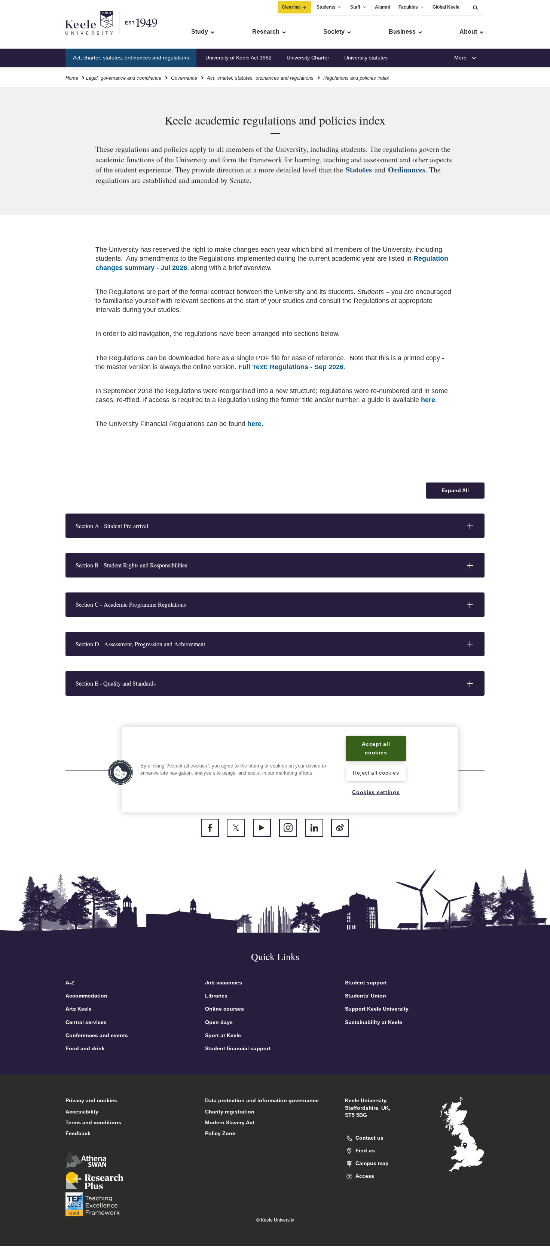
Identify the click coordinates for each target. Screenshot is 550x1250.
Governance (184, 78)
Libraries (216, 996)
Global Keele (446, 7)
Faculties (408, 7)
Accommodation (86, 996)
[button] (475, 7)
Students (326, 7)
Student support (366, 983)
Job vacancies (223, 983)
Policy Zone (220, 1133)
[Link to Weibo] (340, 828)
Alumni (382, 7)
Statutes (360, 169)
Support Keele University (377, 1009)
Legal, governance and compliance (123, 78)
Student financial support (238, 1048)
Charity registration (229, 1112)
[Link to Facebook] (210, 828)
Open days (219, 1022)
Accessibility (81, 1112)
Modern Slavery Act (229, 1122)
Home (71, 78)
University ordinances (428, 58)
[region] (290, 769)
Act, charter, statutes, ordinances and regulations (131, 58)
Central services (86, 1022)
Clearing (291, 7)
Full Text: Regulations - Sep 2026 (290, 367)
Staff (355, 7)
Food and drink (85, 1048)
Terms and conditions (93, 1122)
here (428, 400)
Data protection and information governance (262, 1100)
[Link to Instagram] (288, 828)
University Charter (308, 58)
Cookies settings (376, 792)
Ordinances (406, 169)
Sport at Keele (223, 1035)
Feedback (78, 1133)
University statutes (366, 58)
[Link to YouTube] (262, 828)
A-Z (69, 983)
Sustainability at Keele (373, 1022)
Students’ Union (365, 996)
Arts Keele (78, 1009)
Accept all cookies (376, 748)
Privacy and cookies (91, 1100)
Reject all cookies (376, 773)
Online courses (224, 1009)
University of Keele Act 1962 (238, 58)
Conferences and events (96, 1035)
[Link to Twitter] (236, 828)
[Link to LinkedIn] (314, 828)
